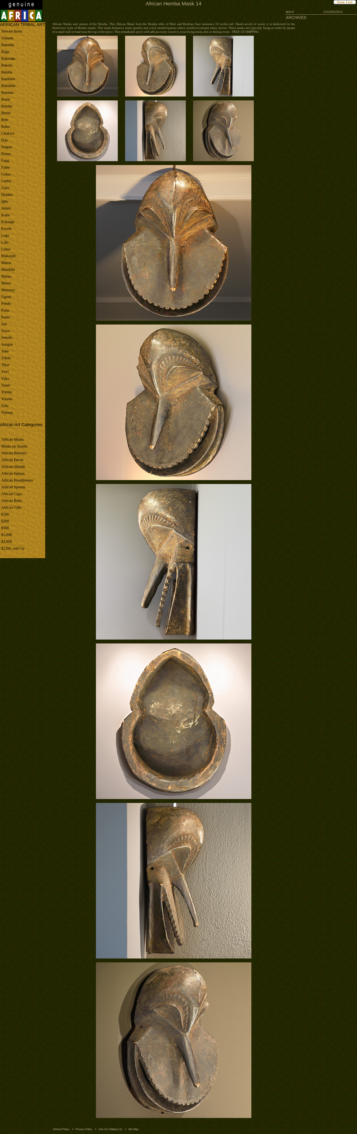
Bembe (6, 106)
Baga (5, 52)
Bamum (7, 92)
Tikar (5, 365)
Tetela (5, 358)
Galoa (5, 174)
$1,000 (6, 535)
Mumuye (8, 290)
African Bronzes (13, 453)
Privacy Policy (84, 1129)
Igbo (4, 201)
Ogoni (6, 297)
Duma (6, 154)
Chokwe (7, 133)
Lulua (5, 249)
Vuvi (5, 371)
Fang (5, 160)
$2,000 (6, 541)
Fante (5, 167)
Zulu (4, 406)
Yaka (5, 378)
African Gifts (11, 507)
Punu (5, 310)
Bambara (8, 79)
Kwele (6, 229)
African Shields (13, 467)
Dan (4, 140)
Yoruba (6, 399)
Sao (4, 324)
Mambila (8, 269)
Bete (4, 120)
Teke (5, 351)
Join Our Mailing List (110, 1129)
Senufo (6, 337)
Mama (6, 263)
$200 (5, 521)
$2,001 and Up (12, 548)
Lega (5, 235)
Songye (7, 344)
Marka (6, 276)
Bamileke (8, 86)
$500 (5, 528)
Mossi (5, 283)
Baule (5, 99)
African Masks (12, 439)
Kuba (5, 215)
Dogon (6, 147)
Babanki (7, 45)
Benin (5, 113)
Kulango (8, 222)
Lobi (4, 242)
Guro (5, 188)
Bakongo (8, 58)
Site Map (133, 1129)
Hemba (6, 195)
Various (7, 412)
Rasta (5, 317)
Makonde (8, 256)
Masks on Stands (14, 446)
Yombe (6, 392)
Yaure (5, 385)
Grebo (6, 181)
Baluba (6, 72)
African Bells (11, 501)
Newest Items (11, 31)
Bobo (5, 126)
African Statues (13, 473)
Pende (6, 303)
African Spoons (13, 487)
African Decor (12, 460)
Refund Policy (61, 1129)
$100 (5, 514)
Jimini (5, 208)
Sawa (5, 331)
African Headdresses (17, 480)
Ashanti (7, 38)
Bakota (6, 65)
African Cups (11, 494)
